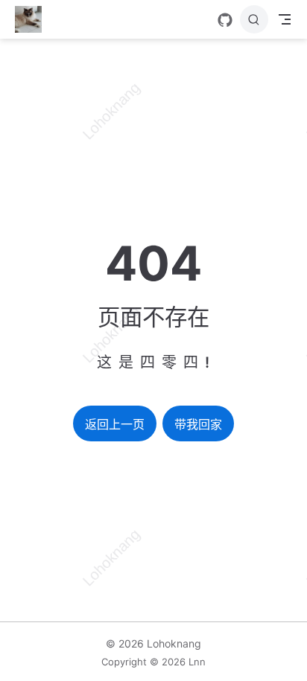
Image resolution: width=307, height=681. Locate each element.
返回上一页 (115, 424)
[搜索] (254, 19)
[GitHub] (225, 20)
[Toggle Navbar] (284, 19)
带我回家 (198, 424)
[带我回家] (33, 19)
